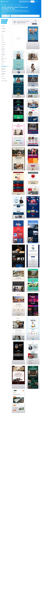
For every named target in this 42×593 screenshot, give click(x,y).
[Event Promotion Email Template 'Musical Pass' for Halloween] (33, 304)
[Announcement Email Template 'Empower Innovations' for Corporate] (18, 62)
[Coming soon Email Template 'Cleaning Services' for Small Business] (33, 328)
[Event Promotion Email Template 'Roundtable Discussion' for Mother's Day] (18, 134)
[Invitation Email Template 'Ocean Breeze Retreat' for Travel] (18, 328)
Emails (8, 15)
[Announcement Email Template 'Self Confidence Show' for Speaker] (18, 352)
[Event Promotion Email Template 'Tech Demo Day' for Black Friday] (18, 110)
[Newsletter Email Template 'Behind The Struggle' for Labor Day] (33, 86)
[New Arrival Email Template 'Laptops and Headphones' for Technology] (18, 255)
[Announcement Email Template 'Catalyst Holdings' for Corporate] (18, 86)
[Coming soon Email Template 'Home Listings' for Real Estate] (18, 401)
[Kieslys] (39, 1)
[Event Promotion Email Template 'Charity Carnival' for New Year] (33, 280)
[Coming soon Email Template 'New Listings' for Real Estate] (18, 280)
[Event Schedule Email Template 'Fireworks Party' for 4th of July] (18, 231)
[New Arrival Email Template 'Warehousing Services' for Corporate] (33, 134)
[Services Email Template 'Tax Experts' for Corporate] (33, 352)
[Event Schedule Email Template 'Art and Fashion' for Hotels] (33, 377)
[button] (8, 28)
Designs (4, 15)
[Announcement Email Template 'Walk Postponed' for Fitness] (33, 37)
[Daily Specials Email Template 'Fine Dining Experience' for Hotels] (18, 304)
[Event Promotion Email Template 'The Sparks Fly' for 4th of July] (33, 207)
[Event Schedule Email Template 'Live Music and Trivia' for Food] (18, 183)
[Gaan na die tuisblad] (4, 2)
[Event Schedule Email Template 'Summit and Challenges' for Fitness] (33, 158)
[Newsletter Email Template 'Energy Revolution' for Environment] (33, 231)
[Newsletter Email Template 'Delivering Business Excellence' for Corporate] (18, 207)
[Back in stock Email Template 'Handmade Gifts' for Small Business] (18, 158)
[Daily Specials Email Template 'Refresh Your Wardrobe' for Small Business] (33, 62)
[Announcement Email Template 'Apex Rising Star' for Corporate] (33, 255)
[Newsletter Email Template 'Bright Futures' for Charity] (33, 110)
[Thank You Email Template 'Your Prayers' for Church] (18, 377)
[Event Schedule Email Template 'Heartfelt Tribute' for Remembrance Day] (33, 183)
